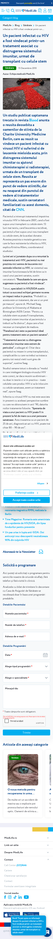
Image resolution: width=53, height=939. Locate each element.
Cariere (8, 870)
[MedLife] (26, 10)
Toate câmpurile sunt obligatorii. (19, 711)
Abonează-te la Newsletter (19, 551)
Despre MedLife (13, 852)
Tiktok (15, 897)
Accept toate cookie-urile (26, 499)
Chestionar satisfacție (15, 875)
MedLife (7, 25)
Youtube (26, 897)
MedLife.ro (10, 838)
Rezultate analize (40, 10)
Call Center (15, 865)
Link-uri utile (11, 845)
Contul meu (45, 10)
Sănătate (27, 25)
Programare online (50, 10)
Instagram (10, 897)
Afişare (40, 483)
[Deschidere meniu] (3, 9)
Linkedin (20, 897)
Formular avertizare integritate (20, 886)
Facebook (5, 897)
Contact (8, 860)
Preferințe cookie (24, 492)
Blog (17, 25)
